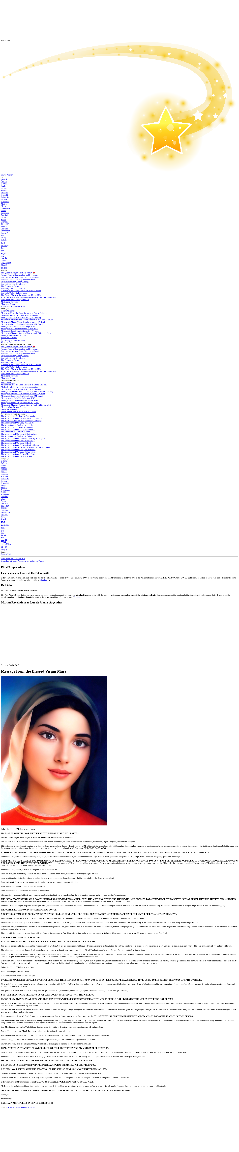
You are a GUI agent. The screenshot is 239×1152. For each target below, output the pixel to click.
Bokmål (4, 179)
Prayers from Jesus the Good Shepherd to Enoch (20, 277)
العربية (3, 253)
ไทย (2, 248)
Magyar (4, 204)
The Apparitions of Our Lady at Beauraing (17, 441)
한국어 (4, 268)
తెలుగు (3, 240)
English (4, 186)
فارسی (4, 258)
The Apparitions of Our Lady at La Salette (17, 423)
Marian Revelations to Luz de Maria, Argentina (19, 315)
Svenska (4, 222)
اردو (2, 256)
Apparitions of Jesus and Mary (13, 306)
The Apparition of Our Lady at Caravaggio (18, 416)
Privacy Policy (6, 554)
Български (5, 231)
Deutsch (4, 184)
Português (5, 213)
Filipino (4, 190)
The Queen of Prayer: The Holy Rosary (18, 273)
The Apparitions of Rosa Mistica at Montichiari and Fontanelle (25, 447)
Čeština (4, 181)
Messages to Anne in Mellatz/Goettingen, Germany (21, 317)
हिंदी (2, 251)
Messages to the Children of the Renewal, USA (19, 329)
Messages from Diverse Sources (13, 335)
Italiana (4, 199)
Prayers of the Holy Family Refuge (15, 282)
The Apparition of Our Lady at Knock (16, 432)
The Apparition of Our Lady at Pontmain (17, 427)
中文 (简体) (6, 263)
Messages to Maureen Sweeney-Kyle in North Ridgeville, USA (26, 333)
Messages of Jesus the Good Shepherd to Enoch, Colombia (24, 313)
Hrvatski (4, 195)
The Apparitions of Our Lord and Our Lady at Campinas (23, 438)
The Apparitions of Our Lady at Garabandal (18, 450)
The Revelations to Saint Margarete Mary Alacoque (21, 421)
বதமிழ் (3, 237)
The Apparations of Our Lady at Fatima (16, 436)
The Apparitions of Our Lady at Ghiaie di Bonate (20, 445)
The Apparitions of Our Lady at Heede (16, 443)
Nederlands (5, 208)
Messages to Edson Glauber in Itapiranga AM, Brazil (22, 324)
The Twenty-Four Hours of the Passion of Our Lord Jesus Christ (28, 297)
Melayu (4, 206)
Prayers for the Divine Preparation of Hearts (18, 279)
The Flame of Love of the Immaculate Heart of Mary (21, 295)
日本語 (4, 265)
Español (4, 188)
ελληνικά (4, 228)
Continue (77, 597)
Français (4, 193)
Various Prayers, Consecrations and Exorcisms (19, 275)
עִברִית (3, 260)
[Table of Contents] (19, 644)
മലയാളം (5, 246)
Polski (3, 211)
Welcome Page (7, 342)
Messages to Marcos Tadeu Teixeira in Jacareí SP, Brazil (23, 322)
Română (4, 215)
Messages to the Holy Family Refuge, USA (18, 326)
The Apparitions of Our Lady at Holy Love (18, 454)
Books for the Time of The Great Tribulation (18, 412)
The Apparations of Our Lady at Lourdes (17, 425)
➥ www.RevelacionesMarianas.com (21, 1107)
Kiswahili (5, 202)
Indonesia (5, 197)
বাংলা (2, 235)
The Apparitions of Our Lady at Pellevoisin (18, 429)
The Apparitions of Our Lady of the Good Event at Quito (23, 418)
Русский (4, 233)
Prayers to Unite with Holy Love (14, 293)
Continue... (44, 580)
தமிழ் (3, 517)
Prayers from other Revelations (13, 284)
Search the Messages (9, 338)
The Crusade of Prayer (10, 286)
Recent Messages (8, 311)
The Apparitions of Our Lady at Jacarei (16, 456)
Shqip (3, 217)
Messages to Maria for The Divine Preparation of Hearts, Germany (27, 320)
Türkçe (4, 226)
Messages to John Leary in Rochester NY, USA (20, 331)
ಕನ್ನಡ (3, 243)
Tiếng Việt (5, 224)
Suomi (3, 220)
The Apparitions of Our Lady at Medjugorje (18, 452)
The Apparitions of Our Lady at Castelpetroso (19, 434)
